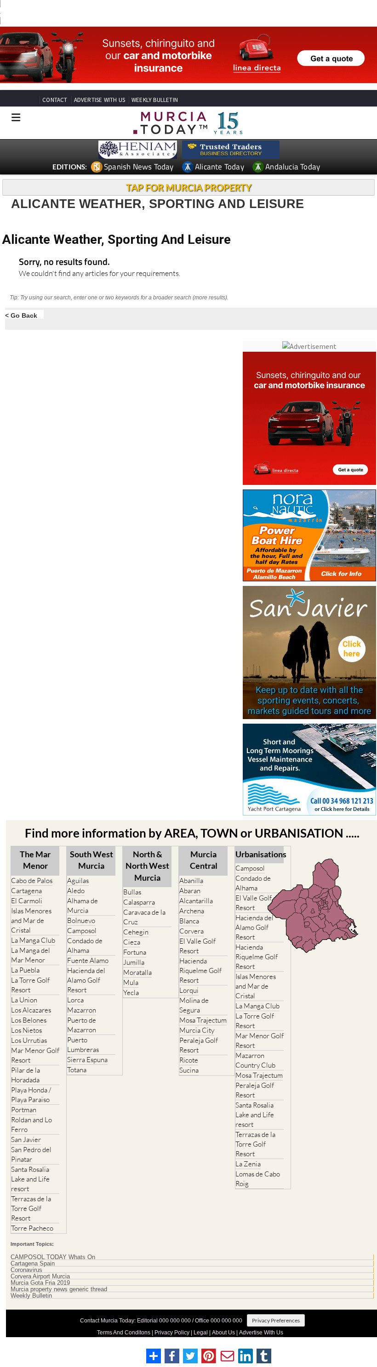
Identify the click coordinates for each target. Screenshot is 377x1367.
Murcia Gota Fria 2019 (40, 1283)
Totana (76, 1069)
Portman (23, 1109)
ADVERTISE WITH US (99, 100)
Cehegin (136, 932)
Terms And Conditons (123, 1332)
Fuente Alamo (88, 960)
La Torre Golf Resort (30, 985)
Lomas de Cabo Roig (257, 1179)
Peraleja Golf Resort (198, 1045)
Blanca (189, 921)
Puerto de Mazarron (81, 1025)
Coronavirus (26, 1270)
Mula (130, 982)
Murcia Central (203, 860)
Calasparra (139, 902)
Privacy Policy (171, 1332)
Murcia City (196, 1030)
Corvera (191, 931)
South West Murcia (91, 860)
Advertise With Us (261, 1332)
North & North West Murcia (147, 865)
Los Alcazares (31, 1010)
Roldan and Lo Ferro (31, 1124)
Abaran (189, 890)
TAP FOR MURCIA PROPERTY (188, 187)
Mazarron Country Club (255, 1060)
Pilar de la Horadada (25, 1075)
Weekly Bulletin (31, 1296)
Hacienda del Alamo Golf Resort (86, 980)
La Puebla (25, 970)
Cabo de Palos (31, 880)
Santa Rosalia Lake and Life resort (30, 1179)
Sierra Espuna (87, 1059)
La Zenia (248, 1163)
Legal (201, 1332)
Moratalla (137, 972)
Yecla (131, 992)
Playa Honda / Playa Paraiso (31, 1095)
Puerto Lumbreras (83, 1044)
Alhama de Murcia (82, 905)
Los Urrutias (29, 1040)
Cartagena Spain (33, 1263)
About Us (223, 1332)
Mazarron (81, 1010)
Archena (191, 910)
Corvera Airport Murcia (40, 1276)
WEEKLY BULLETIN (154, 100)
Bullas (132, 892)
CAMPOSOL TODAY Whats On (53, 1257)
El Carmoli (26, 900)
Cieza (131, 942)
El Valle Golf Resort (197, 946)
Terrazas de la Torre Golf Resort (31, 1208)
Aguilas (78, 880)
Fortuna (134, 952)
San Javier (26, 1139)
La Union (24, 1000)
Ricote (188, 1060)
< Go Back (21, 315)
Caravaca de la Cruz (144, 917)
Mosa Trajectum (203, 1020)
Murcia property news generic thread (59, 1289)
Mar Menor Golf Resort (35, 1055)
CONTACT (54, 100)
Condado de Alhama (85, 945)
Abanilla (191, 880)
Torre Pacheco (32, 1228)
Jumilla (133, 962)
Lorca (75, 1000)
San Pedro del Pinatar (31, 1154)
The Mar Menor (35, 860)
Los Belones (28, 1020)
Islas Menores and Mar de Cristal (31, 920)
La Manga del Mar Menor (30, 955)
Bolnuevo (81, 920)
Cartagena (26, 890)
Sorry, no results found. (64, 262)
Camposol (82, 930)
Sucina (189, 1070)
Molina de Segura (194, 1005)
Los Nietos (26, 1030)
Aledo (76, 890)
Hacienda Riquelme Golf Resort (200, 970)
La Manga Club (33, 940)
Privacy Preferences (276, 1320)
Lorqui (189, 990)
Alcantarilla (196, 900)
